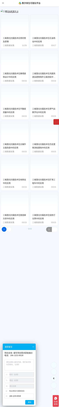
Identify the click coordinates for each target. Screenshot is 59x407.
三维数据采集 (8, 45)
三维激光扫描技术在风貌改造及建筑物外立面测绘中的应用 (43, 77)
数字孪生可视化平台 (31, 3)
